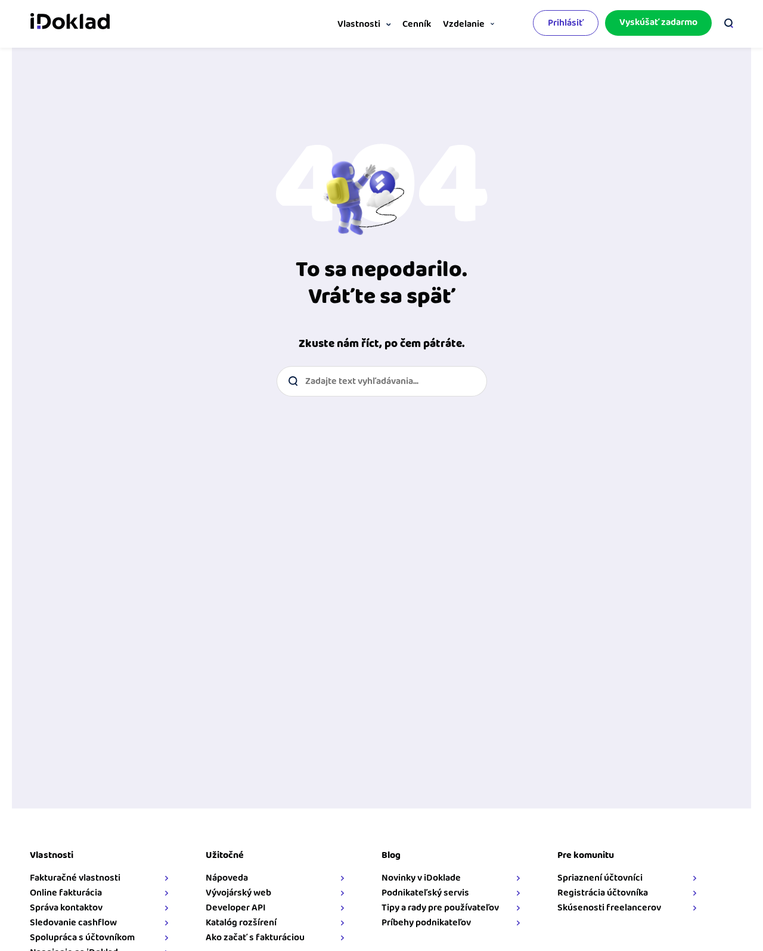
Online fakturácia (66, 892)
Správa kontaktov (66, 907)
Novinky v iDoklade (421, 878)
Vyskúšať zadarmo (658, 22)
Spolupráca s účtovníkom (82, 937)
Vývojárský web (238, 892)
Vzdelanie (464, 24)
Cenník (416, 24)
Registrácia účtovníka (602, 892)
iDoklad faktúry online (70, 22)
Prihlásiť (566, 23)
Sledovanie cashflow (73, 922)
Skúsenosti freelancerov (609, 907)
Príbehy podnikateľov (426, 922)
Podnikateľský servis (425, 892)
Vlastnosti (358, 24)
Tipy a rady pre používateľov (440, 907)
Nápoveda (227, 878)
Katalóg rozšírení (241, 922)
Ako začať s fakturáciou (255, 937)
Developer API (236, 907)
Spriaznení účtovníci (600, 878)
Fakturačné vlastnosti (75, 878)
